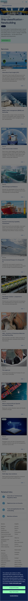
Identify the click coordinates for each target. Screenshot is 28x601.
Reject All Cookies (14, 591)
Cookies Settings (14, 595)
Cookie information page (15, 583)
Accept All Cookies (14, 587)
